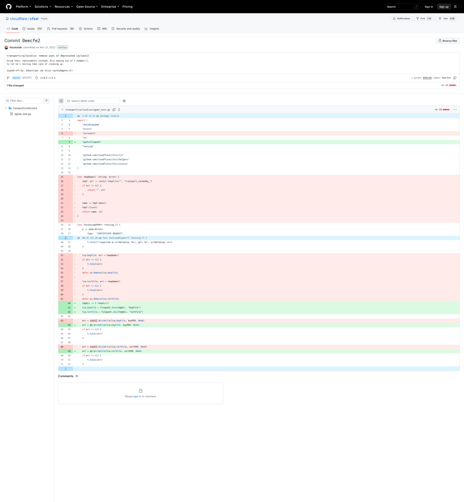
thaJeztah (16, 47)
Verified (62, 47)
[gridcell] (258, 116)
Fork (425, 18)
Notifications (403, 18)
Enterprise (108, 6)
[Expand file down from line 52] (65, 368)
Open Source (85, 6)
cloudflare (18, 19)
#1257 (27, 77)
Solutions (41, 6)
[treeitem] (26, 111)
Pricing (127, 6)
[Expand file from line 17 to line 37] (65, 238)
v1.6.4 (51, 77)
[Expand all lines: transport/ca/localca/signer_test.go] (119, 109)
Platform (22, 6)
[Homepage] (9, 6)
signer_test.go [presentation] (22, 113)
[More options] (455, 110)
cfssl (34, 19)
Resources (62, 6)
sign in (137, 396)
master (16, 78)
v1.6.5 (43, 77)
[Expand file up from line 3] (65, 116)
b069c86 (427, 78)
